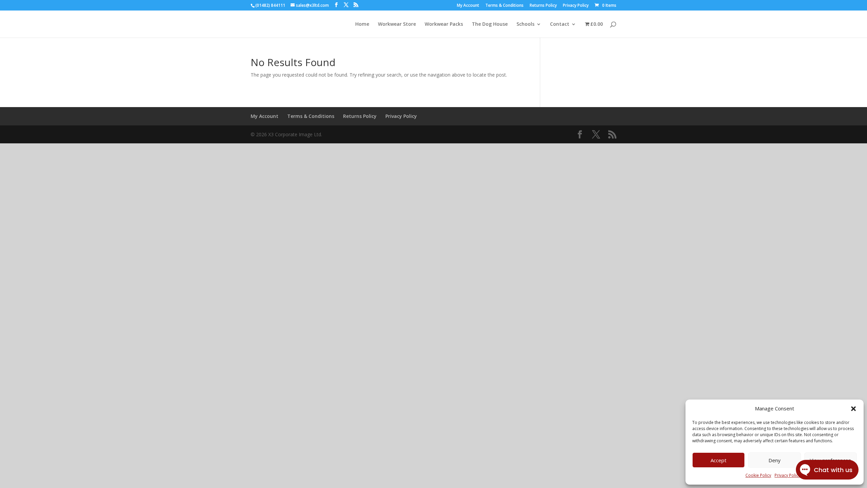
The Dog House (490, 24)
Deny (774, 460)
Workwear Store (397, 24)
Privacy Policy (576, 5)
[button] (853, 408)
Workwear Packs (444, 24)
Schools (525, 24)
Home (362, 24)
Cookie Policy (758, 475)
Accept (718, 460)
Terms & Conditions (504, 5)
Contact (559, 24)
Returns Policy (543, 5)
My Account (468, 5)
